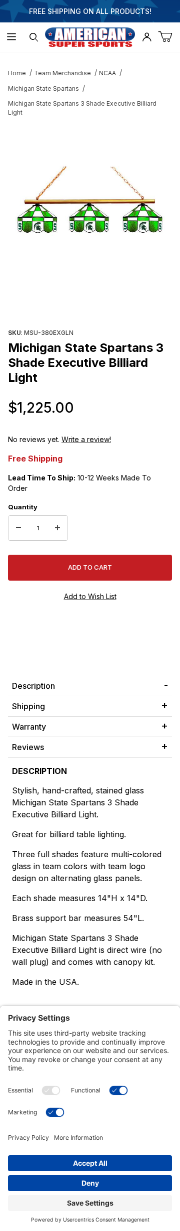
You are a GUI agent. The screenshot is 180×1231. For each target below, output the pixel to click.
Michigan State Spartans (43, 88)
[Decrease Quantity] (18, 528)
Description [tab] (33, 686)
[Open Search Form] (33, 37)
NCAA (107, 73)
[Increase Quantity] (58, 528)
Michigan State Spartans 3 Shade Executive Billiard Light (82, 108)
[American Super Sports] (90, 36)
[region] (90, 301)
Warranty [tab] (29, 727)
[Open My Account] (146, 37)
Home (17, 73)
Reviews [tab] (28, 747)
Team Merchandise (62, 73)
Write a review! (86, 439)
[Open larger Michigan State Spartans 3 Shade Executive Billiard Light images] (90, 201)
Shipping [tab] (28, 706)
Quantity (23, 507)
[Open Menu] (11, 37)
